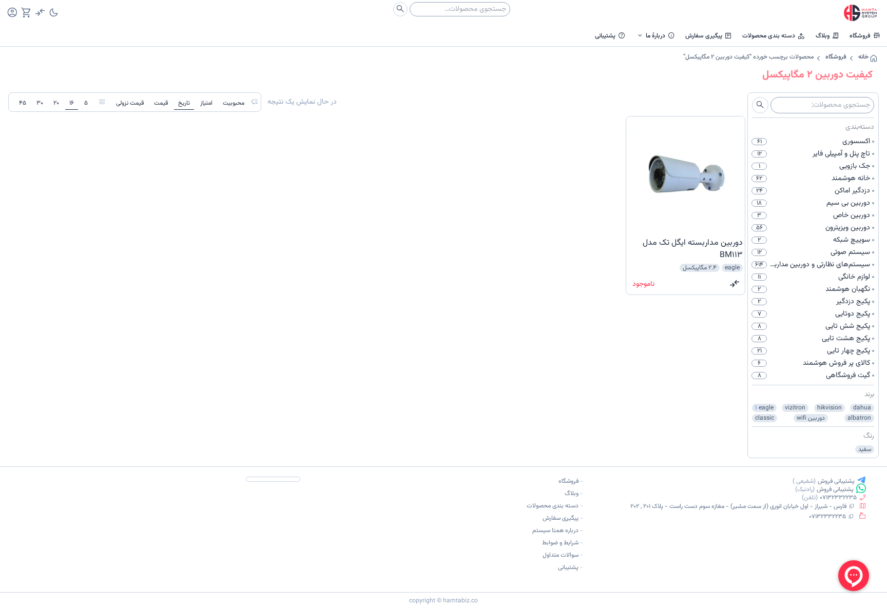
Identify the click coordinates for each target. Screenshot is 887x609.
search (400, 9)
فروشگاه (865, 36)
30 (39, 103)
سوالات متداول (561, 555)
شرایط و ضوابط (560, 542)
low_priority (254, 102)
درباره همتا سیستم (555, 530)
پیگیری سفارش (708, 36)
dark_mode (54, 12)
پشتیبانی (610, 36)
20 (56, 103)
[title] (685, 249)
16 (71, 103)
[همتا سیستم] (860, 13)
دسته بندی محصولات (773, 36)
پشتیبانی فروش (836, 481)
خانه (863, 57)
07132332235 (838, 498)
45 (22, 103)
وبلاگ (827, 36)
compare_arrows (734, 284)
